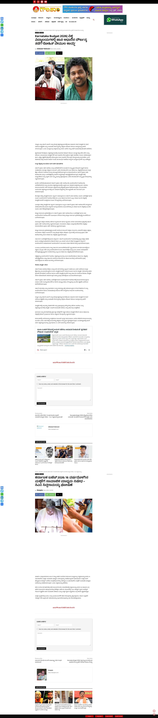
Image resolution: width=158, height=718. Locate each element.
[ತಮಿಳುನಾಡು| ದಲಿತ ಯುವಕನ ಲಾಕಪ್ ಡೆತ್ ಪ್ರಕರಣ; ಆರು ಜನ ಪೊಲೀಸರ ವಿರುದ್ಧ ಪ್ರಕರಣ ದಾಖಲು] (83, 451)
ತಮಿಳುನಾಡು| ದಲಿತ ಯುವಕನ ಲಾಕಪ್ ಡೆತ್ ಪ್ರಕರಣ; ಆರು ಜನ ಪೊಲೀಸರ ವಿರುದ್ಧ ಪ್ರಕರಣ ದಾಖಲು (83, 461)
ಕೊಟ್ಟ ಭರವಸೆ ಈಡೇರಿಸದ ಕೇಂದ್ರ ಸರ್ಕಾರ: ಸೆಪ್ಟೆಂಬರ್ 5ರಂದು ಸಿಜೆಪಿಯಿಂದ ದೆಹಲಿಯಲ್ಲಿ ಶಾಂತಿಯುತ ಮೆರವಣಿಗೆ (63, 461)
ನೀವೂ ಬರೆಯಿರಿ (109, 716)
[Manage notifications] (154, 714)
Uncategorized (61, 448)
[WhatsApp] (2, 25)
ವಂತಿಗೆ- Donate (119, 716)
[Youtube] (45, 1)
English (89, 716)
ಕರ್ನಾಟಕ (41, 30)
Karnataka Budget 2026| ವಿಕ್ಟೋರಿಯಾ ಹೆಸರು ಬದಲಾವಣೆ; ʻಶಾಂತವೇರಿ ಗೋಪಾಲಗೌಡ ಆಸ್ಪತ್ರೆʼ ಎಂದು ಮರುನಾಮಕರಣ (80, 417)
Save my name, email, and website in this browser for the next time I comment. (60, 384)
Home (36, 30)
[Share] (2, 35)
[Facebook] (34, 1)
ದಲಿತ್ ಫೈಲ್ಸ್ (78, 448)
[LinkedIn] (2, 28)
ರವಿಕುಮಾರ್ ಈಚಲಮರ (43, 49)
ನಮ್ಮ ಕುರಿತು (99, 716)
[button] (94, 20)
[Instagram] (38, 1)
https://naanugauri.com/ (53, 429)
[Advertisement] (63, 115)
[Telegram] (41, 1)
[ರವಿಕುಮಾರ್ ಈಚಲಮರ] (41, 430)
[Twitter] (2, 21)
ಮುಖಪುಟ (41, 32)
